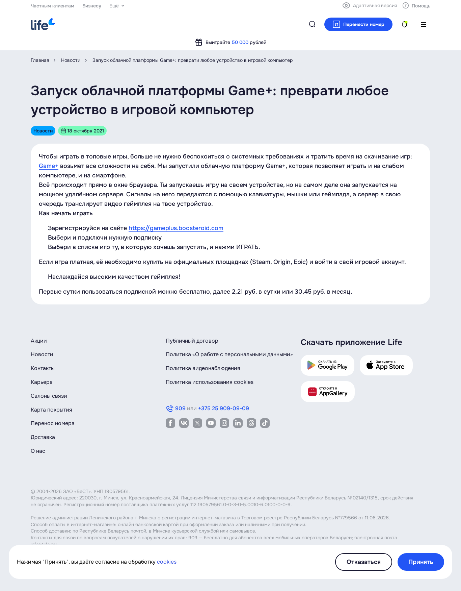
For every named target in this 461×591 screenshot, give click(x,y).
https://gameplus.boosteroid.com (176, 228)
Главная (40, 60)
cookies (167, 561)
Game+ (48, 166)
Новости (70, 60)
